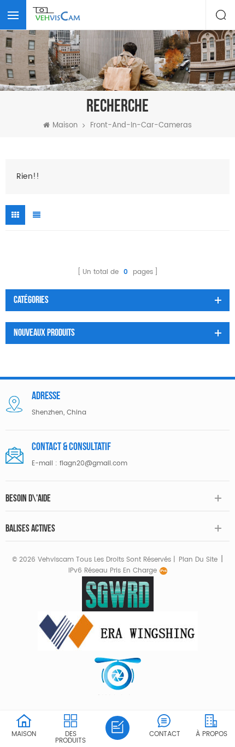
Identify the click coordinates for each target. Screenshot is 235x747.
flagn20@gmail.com (93, 463)
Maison (65, 125)
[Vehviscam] (57, 14)
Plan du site (198, 560)
